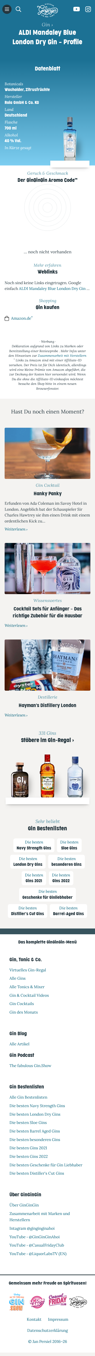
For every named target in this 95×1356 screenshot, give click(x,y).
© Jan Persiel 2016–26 (47, 1341)
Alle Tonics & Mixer (27, 986)
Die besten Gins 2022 (28, 1156)
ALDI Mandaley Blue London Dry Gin (52, 288)
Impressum (58, 1319)
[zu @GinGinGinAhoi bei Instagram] (88, 9)
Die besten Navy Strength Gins (37, 1105)
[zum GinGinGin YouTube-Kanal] (76, 9)
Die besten (34, 845)
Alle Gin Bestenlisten (28, 1097)
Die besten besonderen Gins (34, 1139)
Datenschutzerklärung (47, 1330)
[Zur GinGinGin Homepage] (47, 10)
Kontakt (34, 1319)
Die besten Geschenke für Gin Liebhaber (45, 1164)
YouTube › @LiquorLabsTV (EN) (37, 1253)
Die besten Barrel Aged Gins (34, 1131)
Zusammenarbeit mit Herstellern (62, 356)
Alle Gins (17, 978)
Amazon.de (22, 318)
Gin (46, 24)
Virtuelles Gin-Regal (27, 969)
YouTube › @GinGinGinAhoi (34, 1236)
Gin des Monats (23, 1012)
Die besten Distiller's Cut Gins (36, 1173)
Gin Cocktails (21, 1003)
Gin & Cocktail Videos (29, 995)
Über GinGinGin (24, 1205)
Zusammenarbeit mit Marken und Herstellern (39, 1216)
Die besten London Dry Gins (34, 1114)
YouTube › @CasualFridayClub (36, 1245)
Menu (7, 9)
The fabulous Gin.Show (30, 1065)
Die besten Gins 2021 (28, 1147)
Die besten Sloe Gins (28, 1122)
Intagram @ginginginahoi (32, 1228)
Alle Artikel (19, 1043)
